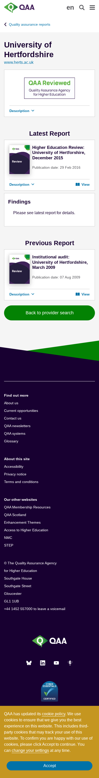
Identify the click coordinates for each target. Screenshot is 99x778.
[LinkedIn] (42, 662)
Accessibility (13, 466)
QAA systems (14, 433)
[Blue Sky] (28, 662)
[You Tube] (56, 662)
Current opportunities (21, 411)
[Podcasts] (70, 662)
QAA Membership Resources (27, 507)
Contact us (12, 418)
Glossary (11, 441)
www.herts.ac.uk (19, 62)
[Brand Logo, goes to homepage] (27, 8)
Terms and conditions (21, 482)
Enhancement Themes (22, 522)
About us (11, 403)
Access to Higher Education (26, 530)
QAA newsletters (17, 426)
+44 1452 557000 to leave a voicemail (34, 609)
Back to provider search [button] (50, 312)
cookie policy (53, 714)
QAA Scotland (15, 515)
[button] (70, 7)
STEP (8, 545)
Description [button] (19, 111)
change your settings (30, 750)
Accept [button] (49, 766)
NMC (8, 538)
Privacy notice (15, 474)
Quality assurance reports (29, 24)
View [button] (85, 184)
